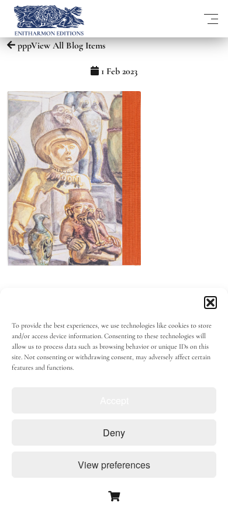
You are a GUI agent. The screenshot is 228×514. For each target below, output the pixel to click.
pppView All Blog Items (60, 45)
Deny (114, 432)
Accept (114, 400)
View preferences (114, 464)
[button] (210, 302)
